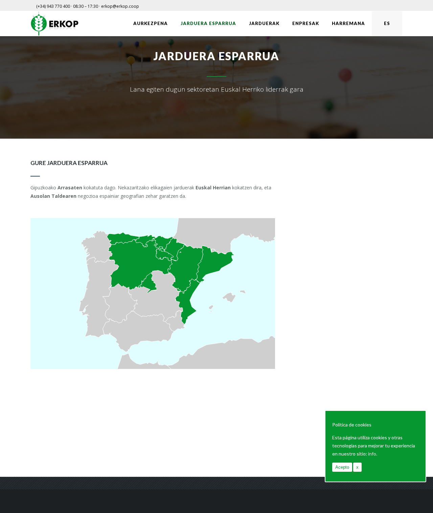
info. (372, 454)
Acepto (342, 467)
